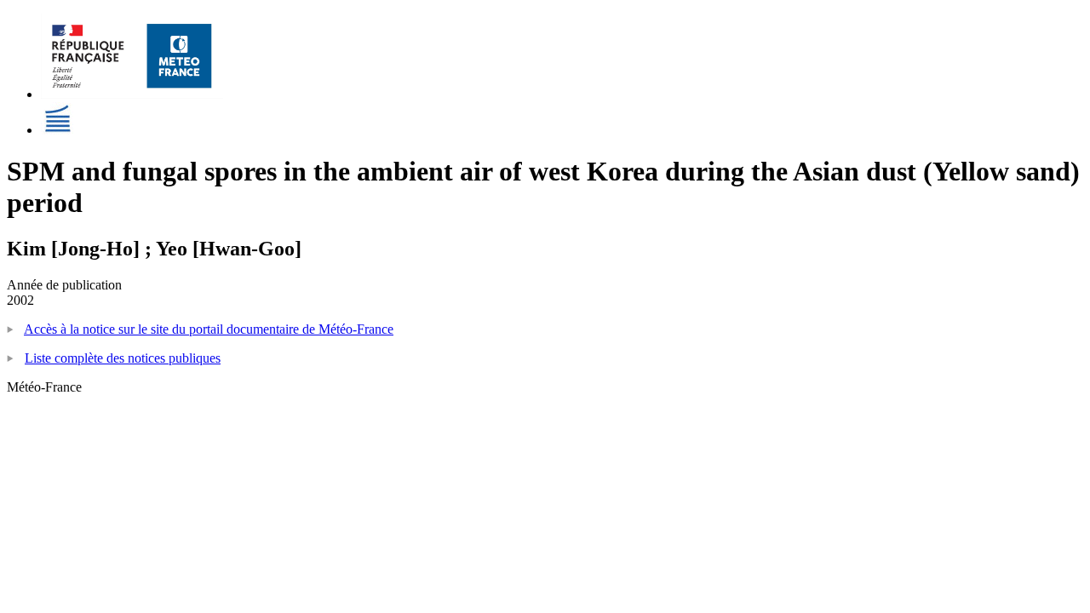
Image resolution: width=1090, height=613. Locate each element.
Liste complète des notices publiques (123, 358)
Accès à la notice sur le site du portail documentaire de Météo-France (208, 329)
